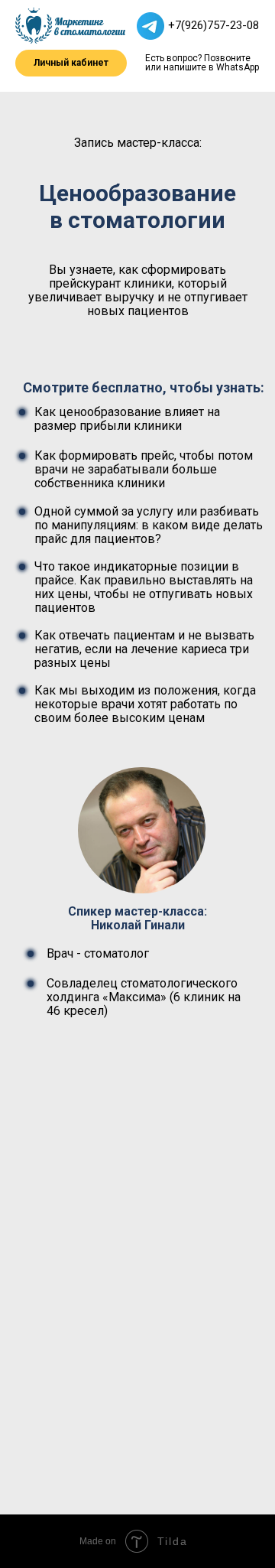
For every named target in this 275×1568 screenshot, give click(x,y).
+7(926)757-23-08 (213, 25)
